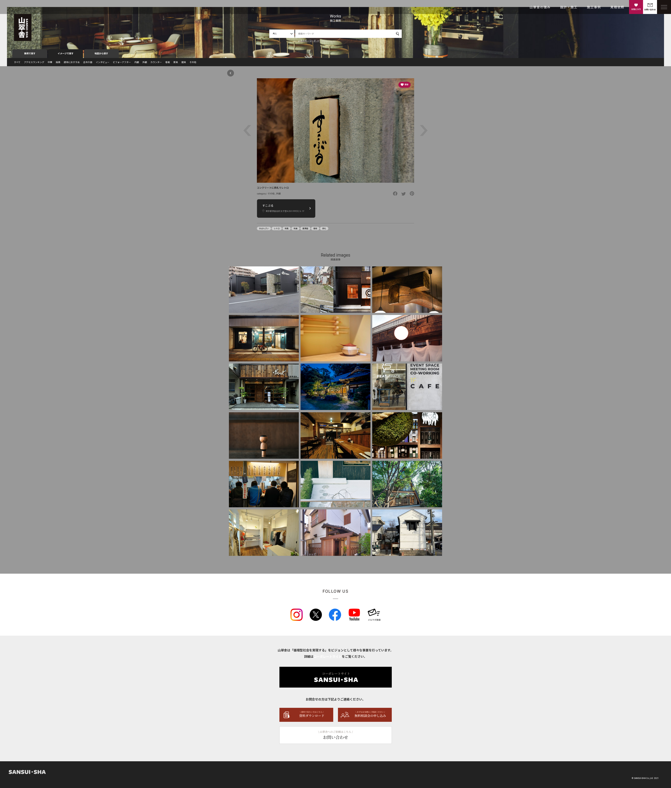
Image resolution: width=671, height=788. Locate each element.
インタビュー (102, 62)
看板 (167, 62)
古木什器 (87, 62)
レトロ (277, 228)
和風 (286, 228)
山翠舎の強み (540, 7)
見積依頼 (617, 7)
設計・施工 (569, 7)
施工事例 (594, 7)
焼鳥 (58, 62)
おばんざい (264, 228)
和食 (295, 228)
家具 (175, 62)
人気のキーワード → (308, 40)
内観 (136, 62)
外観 (144, 62)
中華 (50, 62)
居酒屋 (305, 228)
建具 (183, 62)
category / (262, 193)
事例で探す (29, 53)
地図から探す (101, 53)
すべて (17, 62)
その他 (192, 62)
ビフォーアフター (122, 62)
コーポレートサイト (327, 656)
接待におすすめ (72, 62)
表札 (324, 228)
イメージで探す (66, 53)
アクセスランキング (34, 62)
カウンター (156, 62)
